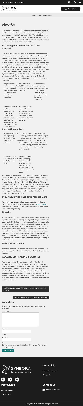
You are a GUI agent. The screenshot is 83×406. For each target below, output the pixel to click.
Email (4, 334)
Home (33, 15)
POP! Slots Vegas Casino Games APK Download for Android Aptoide (24, 289)
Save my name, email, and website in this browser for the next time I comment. (24, 346)
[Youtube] (17, 379)
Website (5, 337)
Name (4, 329)
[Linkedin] (69, 2)
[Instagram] (74, 2)
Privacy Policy (6, 394)
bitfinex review (41, 204)
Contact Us (47, 375)
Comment (6, 311)
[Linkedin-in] (3, 379)
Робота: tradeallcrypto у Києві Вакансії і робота (31, 298)
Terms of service (7, 390)
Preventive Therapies (45, 15)
